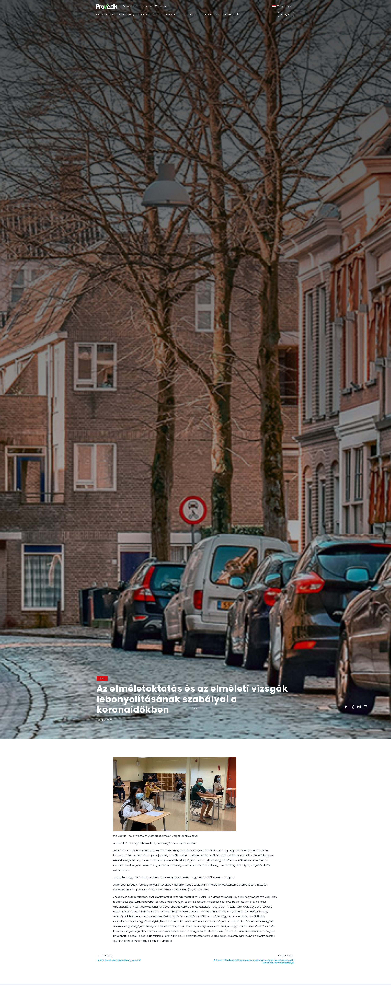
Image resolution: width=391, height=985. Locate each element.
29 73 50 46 (132, 6)
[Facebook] (346, 706)
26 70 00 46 (147, 6)
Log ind (287, 14)
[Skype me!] (352, 706)
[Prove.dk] (107, 6)
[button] (165, 14)
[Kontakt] (156, 6)
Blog (102, 678)
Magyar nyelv (284, 6)
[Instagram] (359, 706)
